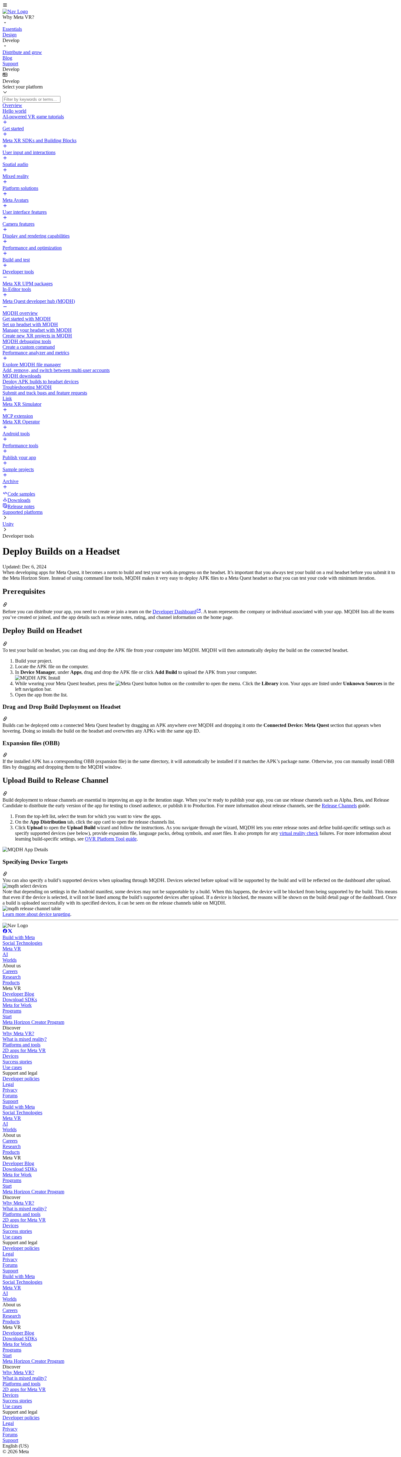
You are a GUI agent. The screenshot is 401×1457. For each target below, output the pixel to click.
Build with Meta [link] (19, 937)
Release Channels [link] (339, 805)
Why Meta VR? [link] (18, 1033)
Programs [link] (12, 1010)
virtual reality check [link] (298, 833)
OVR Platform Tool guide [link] (111, 838)
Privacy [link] (10, 1090)
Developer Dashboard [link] (174, 611)
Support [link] (10, 1101)
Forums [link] (10, 1095)
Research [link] (12, 977)
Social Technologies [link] (22, 943)
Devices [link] (10, 1056)
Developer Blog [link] (18, 994)
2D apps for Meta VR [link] (24, 1050)
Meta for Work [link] (17, 1005)
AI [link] (5, 954)
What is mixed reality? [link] (25, 1039)
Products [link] (11, 982)
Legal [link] (8, 1084)
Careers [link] (10, 971)
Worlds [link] (10, 960)
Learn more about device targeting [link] (36, 914)
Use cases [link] (12, 1067)
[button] (200, 6)
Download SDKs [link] (20, 999)
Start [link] (7, 1016)
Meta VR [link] (12, 948)
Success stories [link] (17, 1061)
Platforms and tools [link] (21, 1044)
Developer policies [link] (21, 1078)
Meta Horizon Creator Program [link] (33, 1022)
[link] (15, 11)
